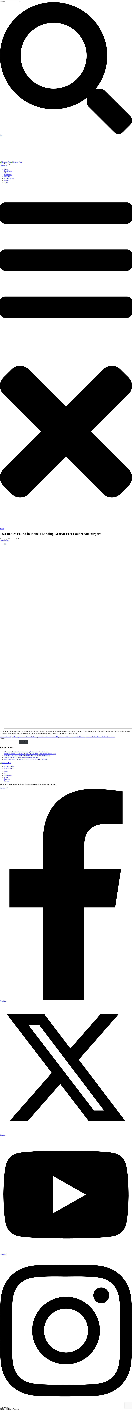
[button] (5, 164)
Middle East (8, 775)
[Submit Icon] (20, 1)
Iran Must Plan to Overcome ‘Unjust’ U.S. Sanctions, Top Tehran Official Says (30, 754)
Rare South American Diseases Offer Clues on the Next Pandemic (25, 759)
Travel (2, 529)
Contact (6, 781)
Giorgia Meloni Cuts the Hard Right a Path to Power (21, 757)
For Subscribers (9, 766)
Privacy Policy (9, 768)
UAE (6, 773)
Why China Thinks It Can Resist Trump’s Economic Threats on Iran (26, 752)
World (6, 777)
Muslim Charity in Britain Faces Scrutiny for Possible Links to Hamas (27, 755)
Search (2, 739)
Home (6, 772)
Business (7, 779)
